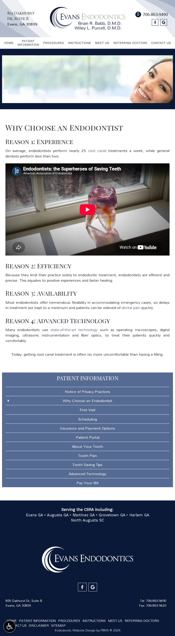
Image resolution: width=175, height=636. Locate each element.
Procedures (53, 43)
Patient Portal (87, 437)
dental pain (131, 307)
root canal (97, 150)
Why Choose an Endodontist (87, 400)
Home (8, 43)
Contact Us (161, 43)
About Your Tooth (87, 446)
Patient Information (87, 378)
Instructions (79, 43)
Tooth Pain (87, 455)
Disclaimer (39, 625)
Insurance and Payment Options (87, 428)
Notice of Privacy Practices (87, 391)
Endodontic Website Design (75, 630)
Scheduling (87, 419)
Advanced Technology (87, 473)
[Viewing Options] (9, 626)
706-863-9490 (156, 600)
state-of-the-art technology (74, 329)
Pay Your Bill (87, 483)
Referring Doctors (130, 43)
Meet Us (102, 43)
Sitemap (58, 625)
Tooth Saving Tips (87, 464)
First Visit (87, 409)
